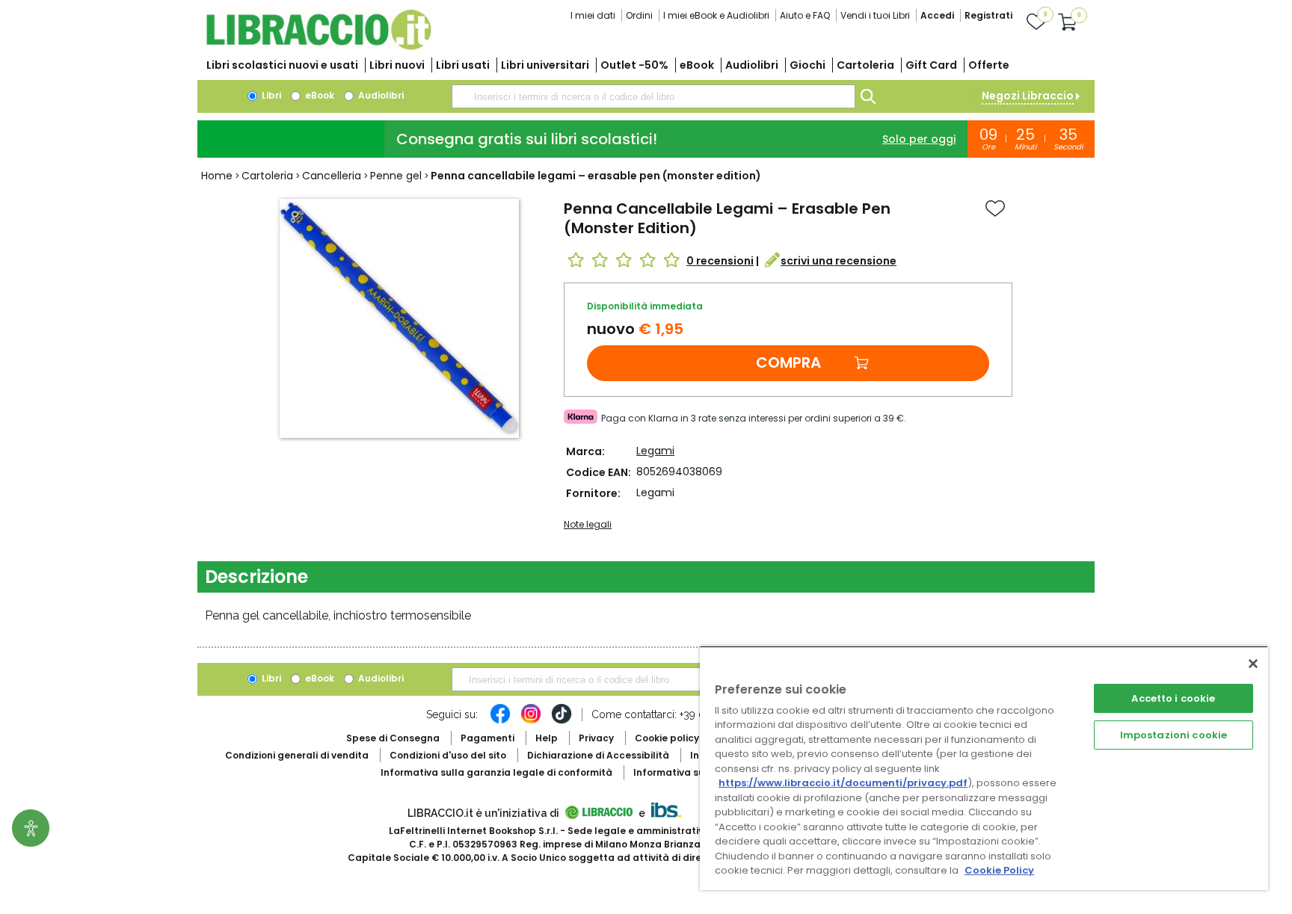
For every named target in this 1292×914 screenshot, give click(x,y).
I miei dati (592, 15)
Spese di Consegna (393, 738)
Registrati (988, 15)
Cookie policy (667, 738)
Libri (270, 95)
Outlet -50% (634, 65)
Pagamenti (487, 738)
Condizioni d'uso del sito (448, 755)
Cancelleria (331, 175)
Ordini (639, 15)
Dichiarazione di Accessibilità (598, 755)
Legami (655, 450)
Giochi (807, 65)
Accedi (937, 15)
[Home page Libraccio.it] (318, 46)
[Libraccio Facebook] (500, 721)
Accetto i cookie (1173, 698)
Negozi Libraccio (1028, 95)
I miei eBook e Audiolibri (716, 15)
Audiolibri (751, 65)
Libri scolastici (282, 65)
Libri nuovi (397, 65)
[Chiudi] (1253, 663)
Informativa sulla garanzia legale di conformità (496, 772)
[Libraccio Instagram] (530, 721)
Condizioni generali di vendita (297, 755)
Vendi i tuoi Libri (875, 15)
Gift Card (931, 65)
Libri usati (463, 65)
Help (546, 738)
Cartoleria (865, 65)
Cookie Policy (999, 870)
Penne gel (396, 175)
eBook (697, 65)
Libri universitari (545, 65)
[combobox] (653, 96)
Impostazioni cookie (1173, 735)
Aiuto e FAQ (805, 15)
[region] (984, 768)
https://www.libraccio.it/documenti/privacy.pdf (843, 783)
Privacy (596, 738)
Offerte (988, 65)
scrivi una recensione (838, 260)
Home (217, 175)
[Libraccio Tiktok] (561, 721)
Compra (788, 362)
